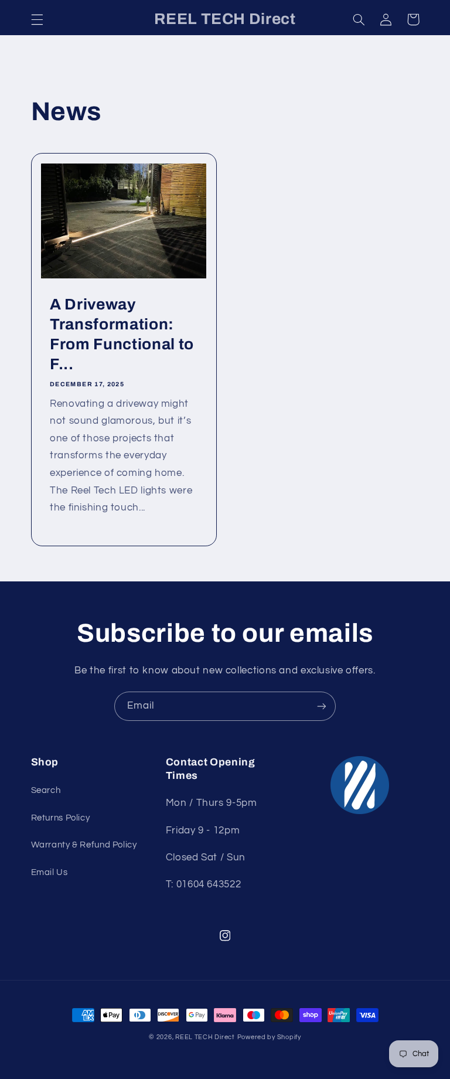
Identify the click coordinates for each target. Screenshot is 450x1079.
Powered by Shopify (269, 1037)
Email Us (49, 872)
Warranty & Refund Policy (84, 844)
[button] (36, 19)
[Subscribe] (321, 706)
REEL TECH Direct (205, 1037)
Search (46, 790)
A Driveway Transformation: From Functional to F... (122, 334)
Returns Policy (60, 817)
